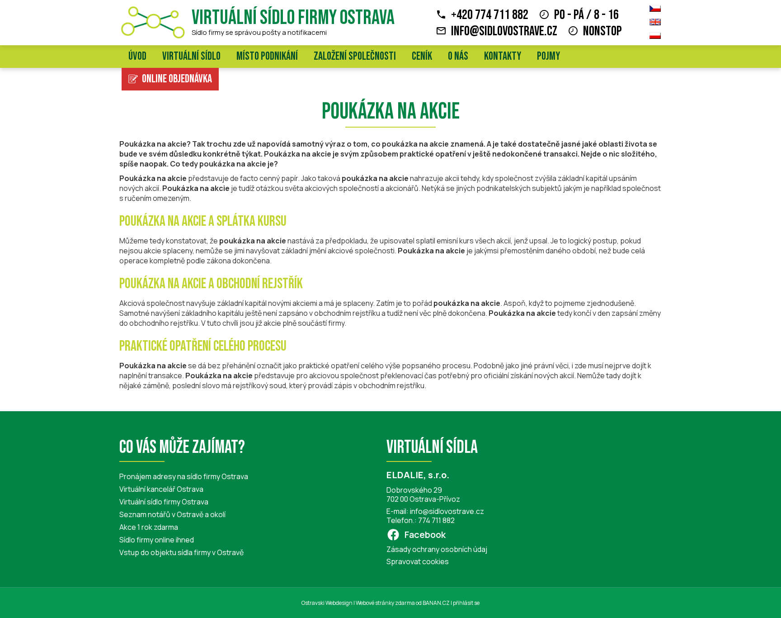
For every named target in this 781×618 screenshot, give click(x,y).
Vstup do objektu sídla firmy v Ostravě (181, 552)
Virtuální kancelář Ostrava (161, 489)
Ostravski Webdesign (327, 603)
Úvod (137, 56)
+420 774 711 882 (489, 15)
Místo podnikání (267, 56)
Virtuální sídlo (191, 56)
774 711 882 (436, 520)
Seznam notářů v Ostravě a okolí (172, 514)
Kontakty (502, 56)
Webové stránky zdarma (385, 603)
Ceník (422, 56)
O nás (458, 56)
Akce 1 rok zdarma (148, 527)
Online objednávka (177, 79)
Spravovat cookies (417, 561)
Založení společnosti (355, 56)
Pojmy (548, 56)
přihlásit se (466, 603)
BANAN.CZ (436, 603)
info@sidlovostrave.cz (504, 31)
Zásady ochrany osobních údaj (436, 549)
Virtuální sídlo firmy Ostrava (293, 17)
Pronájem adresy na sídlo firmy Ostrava (183, 476)
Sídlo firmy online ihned (156, 540)
